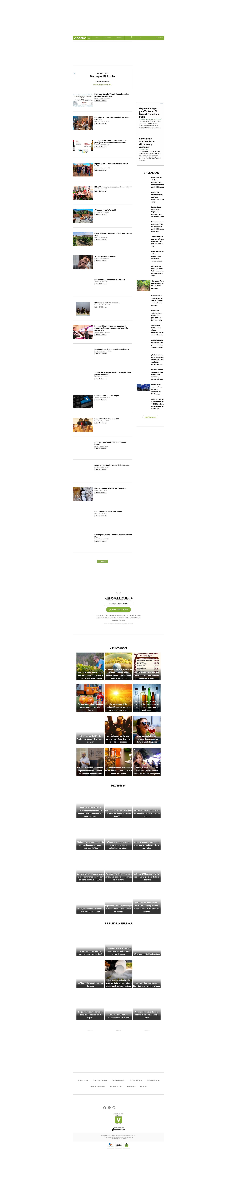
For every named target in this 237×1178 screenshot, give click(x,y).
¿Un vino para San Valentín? (105, 258)
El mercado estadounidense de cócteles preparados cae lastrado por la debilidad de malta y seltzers (157, 315)
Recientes (118, 785)
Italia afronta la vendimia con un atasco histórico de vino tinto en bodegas (157, 300)
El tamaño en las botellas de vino (107, 305)
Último (97, 37)
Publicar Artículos (136, 1080)
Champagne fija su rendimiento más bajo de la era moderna (157, 284)
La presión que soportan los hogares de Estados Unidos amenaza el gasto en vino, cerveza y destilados (157, 211)
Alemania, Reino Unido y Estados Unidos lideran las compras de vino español (157, 270)
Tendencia (108, 37)
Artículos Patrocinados (97, 1086)
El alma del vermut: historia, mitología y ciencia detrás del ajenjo (157, 196)
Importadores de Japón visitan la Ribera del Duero (111, 167)
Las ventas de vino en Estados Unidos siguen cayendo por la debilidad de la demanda (157, 226)
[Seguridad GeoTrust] (110, 1145)
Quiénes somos (83, 1080)
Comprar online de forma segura (106, 398)
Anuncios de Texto (116, 1086)
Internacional (119, 37)
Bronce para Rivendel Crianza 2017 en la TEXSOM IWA (113, 538)
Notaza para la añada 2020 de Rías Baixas (110, 490)
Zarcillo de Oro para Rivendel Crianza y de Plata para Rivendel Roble (112, 375)
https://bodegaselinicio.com (102, 84)
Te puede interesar (118, 923)
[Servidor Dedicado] (118, 1145)
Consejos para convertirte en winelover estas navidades (111, 120)
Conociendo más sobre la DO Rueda (108, 514)
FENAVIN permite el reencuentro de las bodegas (112, 189)
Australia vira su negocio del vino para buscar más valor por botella (157, 343)
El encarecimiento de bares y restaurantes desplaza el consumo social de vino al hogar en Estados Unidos (157, 256)
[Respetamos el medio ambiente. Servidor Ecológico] (126, 1145)
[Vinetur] (118, 1122)
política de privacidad (128, 623)
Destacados (118, 647)
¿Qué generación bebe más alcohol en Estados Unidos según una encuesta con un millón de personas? (157, 359)
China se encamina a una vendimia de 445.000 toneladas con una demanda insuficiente (157, 403)
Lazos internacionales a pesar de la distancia (111, 467)
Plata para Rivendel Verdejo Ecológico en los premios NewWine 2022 (111, 97)
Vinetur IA (143, 1086)
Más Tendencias (150, 417)
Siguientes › (102, 561)
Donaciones (131, 1086)
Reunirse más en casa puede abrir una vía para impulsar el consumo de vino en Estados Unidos (157, 374)
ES (141, 37)
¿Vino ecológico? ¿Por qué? (105, 212)
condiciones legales (119, 623)
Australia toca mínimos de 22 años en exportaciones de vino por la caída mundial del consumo (157, 330)
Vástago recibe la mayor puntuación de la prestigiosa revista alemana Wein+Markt (110, 144)
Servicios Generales (118, 1080)
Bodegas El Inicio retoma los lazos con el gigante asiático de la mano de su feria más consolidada (111, 330)
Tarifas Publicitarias (153, 1080)
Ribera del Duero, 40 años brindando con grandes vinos (113, 236)
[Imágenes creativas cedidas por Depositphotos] (118, 1129)
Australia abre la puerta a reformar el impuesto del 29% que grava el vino (157, 241)
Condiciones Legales (100, 1080)
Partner (90, 1030)
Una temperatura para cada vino (106, 421)
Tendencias (150, 172)
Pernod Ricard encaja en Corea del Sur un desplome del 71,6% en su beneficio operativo (157, 389)
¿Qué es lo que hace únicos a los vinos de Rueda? (110, 445)
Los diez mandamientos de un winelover (109, 282)
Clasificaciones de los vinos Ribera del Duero (111, 351)
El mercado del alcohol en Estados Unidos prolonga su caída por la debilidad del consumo (157, 182)
